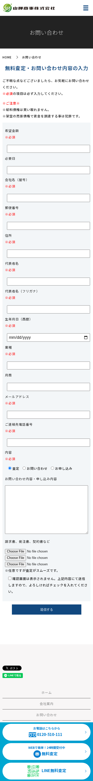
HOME (7, 57)
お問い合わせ (46, 714)
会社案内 (47, 703)
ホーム (46, 692)
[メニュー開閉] (85, 7)
